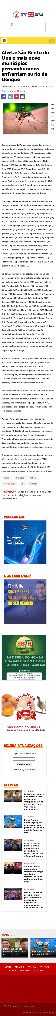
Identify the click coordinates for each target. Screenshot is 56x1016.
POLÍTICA (44, 967)
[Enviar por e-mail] (22, 96)
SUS (23, 484)
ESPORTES (25, 971)
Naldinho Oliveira (16, 91)
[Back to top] (49, 1009)
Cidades (20, 478)
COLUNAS (39, 971)
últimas (33, 484)
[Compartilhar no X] (10, 96)
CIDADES (19, 967)
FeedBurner (30, 770)
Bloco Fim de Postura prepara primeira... (43, 953)
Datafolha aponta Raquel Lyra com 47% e (14, 951)
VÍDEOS (12, 971)
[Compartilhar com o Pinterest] (16, 96)
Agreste (7, 478)
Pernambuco (9, 484)
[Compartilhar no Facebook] (3, 96)
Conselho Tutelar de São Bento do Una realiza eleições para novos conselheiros (27, 495)
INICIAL (7, 967)
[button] (4, 40)
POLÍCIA (31, 967)
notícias (33, 478)
